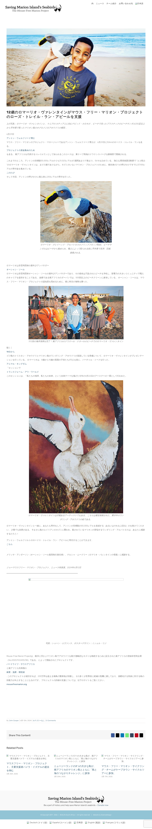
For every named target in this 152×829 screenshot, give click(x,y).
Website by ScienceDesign (102, 815)
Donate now (102, 805)
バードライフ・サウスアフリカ (21, 664)
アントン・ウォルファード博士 (21, 138)
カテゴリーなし (39, 721)
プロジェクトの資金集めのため (21, 150)
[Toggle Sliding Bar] (146, 3)
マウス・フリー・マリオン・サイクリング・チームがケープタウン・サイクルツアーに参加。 (123, 770)
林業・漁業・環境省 (16, 672)
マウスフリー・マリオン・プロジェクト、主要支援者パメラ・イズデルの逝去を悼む (28, 767)
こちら (10, 544)
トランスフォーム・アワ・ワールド (23, 372)
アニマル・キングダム (17, 364)
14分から (11, 352)
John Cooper (14, 721)
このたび (11, 173)
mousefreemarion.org (17, 684)
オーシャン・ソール (16, 269)
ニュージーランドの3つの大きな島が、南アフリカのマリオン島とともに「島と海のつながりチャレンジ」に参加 (75, 770)
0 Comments (51, 721)
